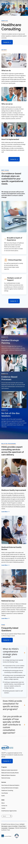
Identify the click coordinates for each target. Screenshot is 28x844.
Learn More (4, 511)
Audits (3, 795)
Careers (3, 808)
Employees (11, 828)
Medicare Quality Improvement (9, 770)
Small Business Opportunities (9, 811)
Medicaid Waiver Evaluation (8, 775)
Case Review (4, 793)
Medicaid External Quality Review (10, 772)
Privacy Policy (22, 826)
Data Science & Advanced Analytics (10, 785)
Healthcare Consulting (7, 790)
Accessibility (4, 828)
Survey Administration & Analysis (9, 788)
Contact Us (6, 42)
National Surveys (5, 778)
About (3, 803)
